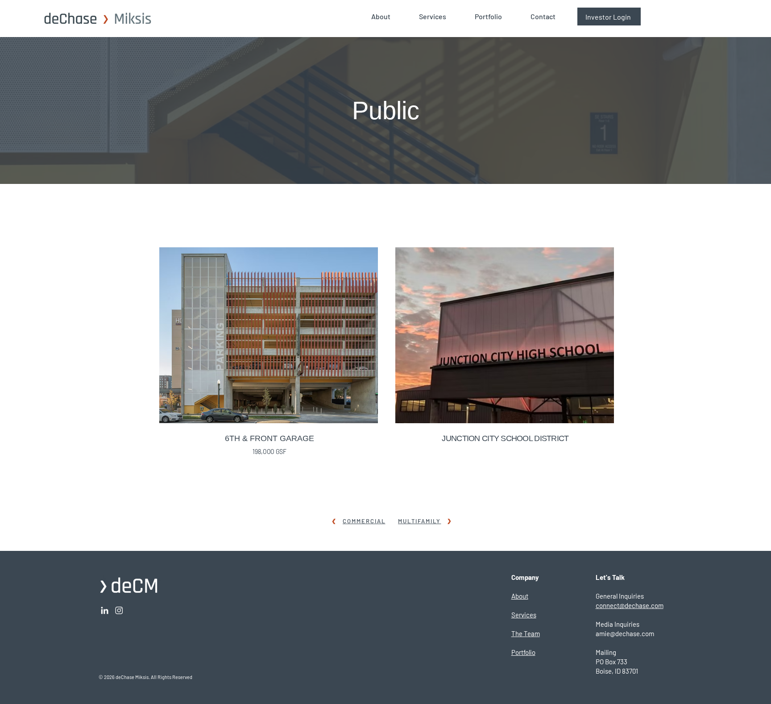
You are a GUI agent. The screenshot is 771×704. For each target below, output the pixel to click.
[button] (388, 16)
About (519, 596)
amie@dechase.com (625, 633)
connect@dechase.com (629, 605)
